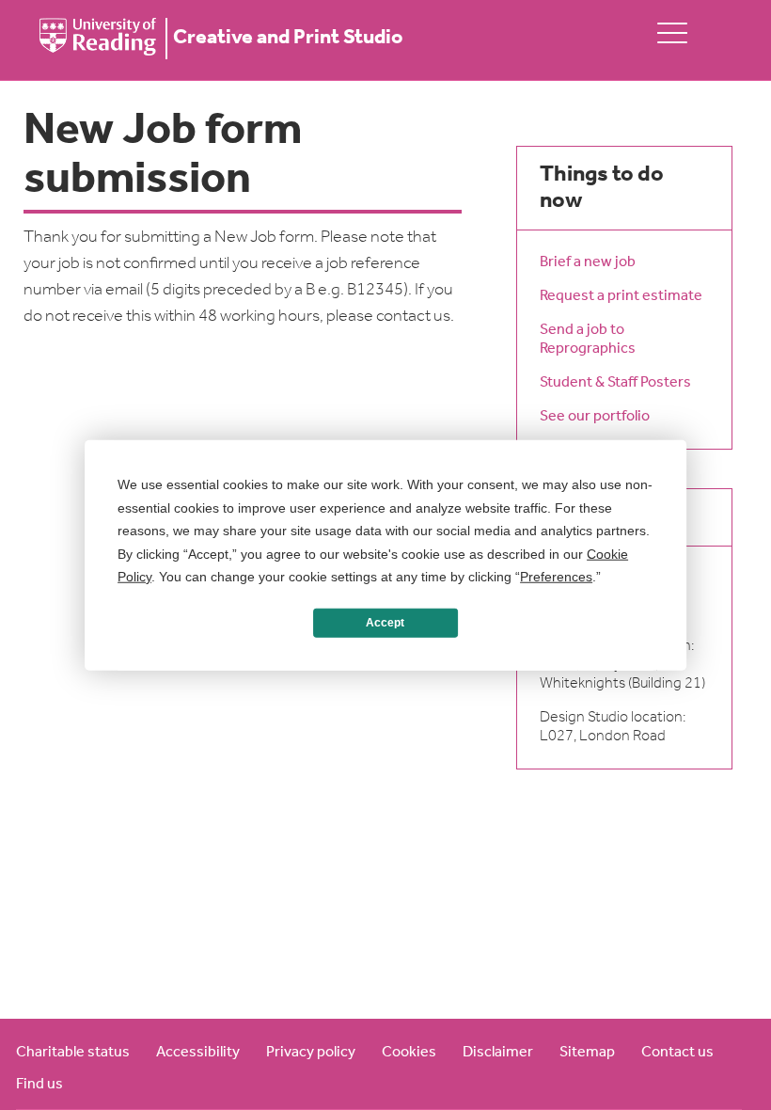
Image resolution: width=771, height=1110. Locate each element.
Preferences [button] (556, 576)
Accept (385, 622)
